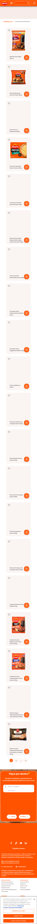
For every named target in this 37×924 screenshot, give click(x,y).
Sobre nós (23, 888)
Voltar (13, 817)
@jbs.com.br (5, 861)
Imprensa (23, 884)
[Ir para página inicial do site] (18, 838)
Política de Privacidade (15, 907)
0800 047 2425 (7, 867)
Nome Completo (13, 786)
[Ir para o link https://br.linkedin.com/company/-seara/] (26, 843)
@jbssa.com (5, 863)
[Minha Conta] (34, 3)
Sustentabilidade (25, 889)
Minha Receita (5, 888)
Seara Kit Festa (5, 886)
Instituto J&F (23, 886)
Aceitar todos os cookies (18, 921)
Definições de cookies (18, 911)
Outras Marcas (24, 882)
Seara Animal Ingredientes (9, 889)
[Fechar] (34, 899)
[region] (18, 910)
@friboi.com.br (14, 861)
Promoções (4, 891)
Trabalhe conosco (18, 848)
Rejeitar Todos (18, 916)
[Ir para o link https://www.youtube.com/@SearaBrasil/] (21, 843)
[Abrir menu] (11, 3)
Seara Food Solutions (7, 884)
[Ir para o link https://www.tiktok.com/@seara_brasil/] (16, 843)
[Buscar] (28, 3)
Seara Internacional (7, 882)
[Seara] (4, 3)
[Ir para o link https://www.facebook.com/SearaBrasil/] (11, 843)
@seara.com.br (14, 863)
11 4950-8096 (22, 867)
